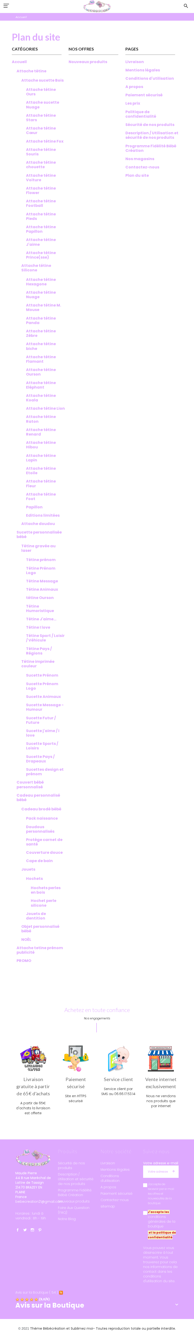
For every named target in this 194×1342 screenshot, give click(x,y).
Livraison (108, 1163)
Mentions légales (115, 1169)
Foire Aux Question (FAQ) (73, 1210)
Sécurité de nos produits (71, 1165)
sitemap (108, 1206)
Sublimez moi (82, 1328)
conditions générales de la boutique (161, 1221)
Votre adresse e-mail (160, 1163)
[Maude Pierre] (97, 6)
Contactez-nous (115, 1200)
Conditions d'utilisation (110, 1178)
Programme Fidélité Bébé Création (75, 1192)
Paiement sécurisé (116, 1193)
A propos (108, 1187)
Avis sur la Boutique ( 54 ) (36, 1293)
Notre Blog (67, 1219)
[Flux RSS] (61, 1293)
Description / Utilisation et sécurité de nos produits (75, 1179)
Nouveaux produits (74, 1201)
